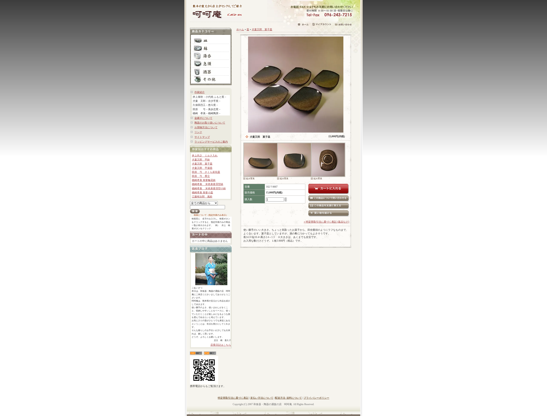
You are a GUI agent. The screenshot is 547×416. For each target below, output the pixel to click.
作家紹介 (199, 92)
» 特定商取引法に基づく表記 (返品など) (326, 221)
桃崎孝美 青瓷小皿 (202, 192)
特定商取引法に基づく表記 (233, 397)
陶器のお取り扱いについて (209, 122)
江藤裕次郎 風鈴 (202, 196)
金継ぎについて (203, 118)
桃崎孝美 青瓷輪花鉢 (204, 180)
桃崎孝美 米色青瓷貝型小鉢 (209, 188)
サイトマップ (202, 137)
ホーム (240, 29)
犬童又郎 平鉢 (201, 159)
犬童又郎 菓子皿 (202, 163)
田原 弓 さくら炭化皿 (206, 172)
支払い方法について (261, 397)
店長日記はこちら (220, 344)
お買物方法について (206, 127)
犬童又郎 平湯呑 (202, 167)
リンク (198, 132)
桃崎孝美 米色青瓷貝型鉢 (207, 184)
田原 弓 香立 (201, 176)
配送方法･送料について (288, 397)
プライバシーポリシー (316, 397)
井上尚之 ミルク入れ (205, 155)
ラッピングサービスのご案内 (211, 141)
